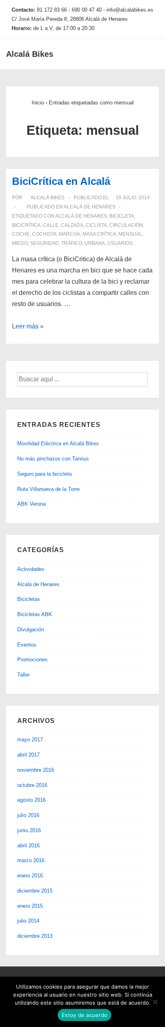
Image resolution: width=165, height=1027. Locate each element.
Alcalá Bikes (29, 54)
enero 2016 (30, 876)
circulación (126, 225)
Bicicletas (28, 599)
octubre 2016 (32, 785)
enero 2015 (30, 906)
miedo (20, 243)
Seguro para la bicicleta (44, 474)
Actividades (30, 569)
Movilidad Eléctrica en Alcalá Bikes (58, 443)
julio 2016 (28, 815)
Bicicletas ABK (34, 614)
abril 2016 (28, 846)
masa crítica (99, 234)
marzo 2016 (30, 860)
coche (21, 234)
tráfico (71, 243)
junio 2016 (29, 830)
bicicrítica (26, 225)
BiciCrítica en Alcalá (61, 181)
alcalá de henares (81, 216)
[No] (155, 1002)
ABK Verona (31, 504)
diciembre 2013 (34, 936)
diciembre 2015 (34, 891)
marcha (69, 234)
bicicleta (121, 216)
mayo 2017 (30, 740)
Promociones (32, 660)
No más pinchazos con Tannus (53, 459)
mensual (130, 234)
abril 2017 (28, 755)
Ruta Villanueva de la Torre (48, 489)
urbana (95, 243)
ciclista (96, 225)
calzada (72, 225)
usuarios (120, 243)
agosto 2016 (31, 800)
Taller (23, 675)
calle (50, 225)
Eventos (26, 645)
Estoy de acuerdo (84, 1015)
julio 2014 (28, 921)
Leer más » (28, 326)
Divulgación (30, 630)
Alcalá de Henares (89, 207)
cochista (44, 234)
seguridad (44, 243)
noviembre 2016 (35, 770)
